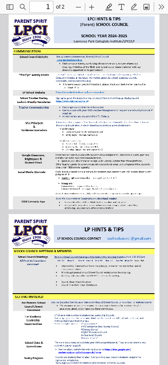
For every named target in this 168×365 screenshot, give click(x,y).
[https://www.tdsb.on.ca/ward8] (72, 101)
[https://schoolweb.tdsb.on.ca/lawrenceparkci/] (80, 92)
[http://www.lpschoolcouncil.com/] (69, 60)
